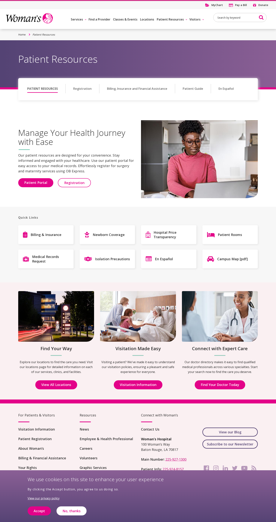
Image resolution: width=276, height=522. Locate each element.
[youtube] (244, 468)
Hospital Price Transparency (165, 234)
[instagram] (216, 468)
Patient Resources (170, 19)
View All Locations (56, 384)
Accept (39, 511)
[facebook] (206, 468)
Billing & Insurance (46, 234)
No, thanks (72, 511)
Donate (263, 5)
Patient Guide (193, 89)
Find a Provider (99, 19)
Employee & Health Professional (106, 439)
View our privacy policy (44, 498)
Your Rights (27, 467)
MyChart (217, 5)
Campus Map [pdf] (232, 259)
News (84, 429)
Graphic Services (93, 467)
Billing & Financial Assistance (42, 458)
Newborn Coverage (109, 234)
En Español (226, 89)
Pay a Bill (241, 5)
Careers (86, 448)
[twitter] (235, 468)
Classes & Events (125, 19)
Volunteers (88, 458)
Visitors (195, 19)
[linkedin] (225, 468)
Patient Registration (35, 439)
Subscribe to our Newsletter (230, 444)
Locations (147, 19)
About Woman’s (31, 448)
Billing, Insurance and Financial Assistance (137, 89)
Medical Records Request (45, 258)
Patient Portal (35, 182)
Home (22, 34)
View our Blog (230, 432)
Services (77, 19)
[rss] (254, 468)
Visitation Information (138, 384)
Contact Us (150, 429)
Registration (82, 89)
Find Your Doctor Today (220, 384)
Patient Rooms (230, 234)
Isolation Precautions (112, 259)
